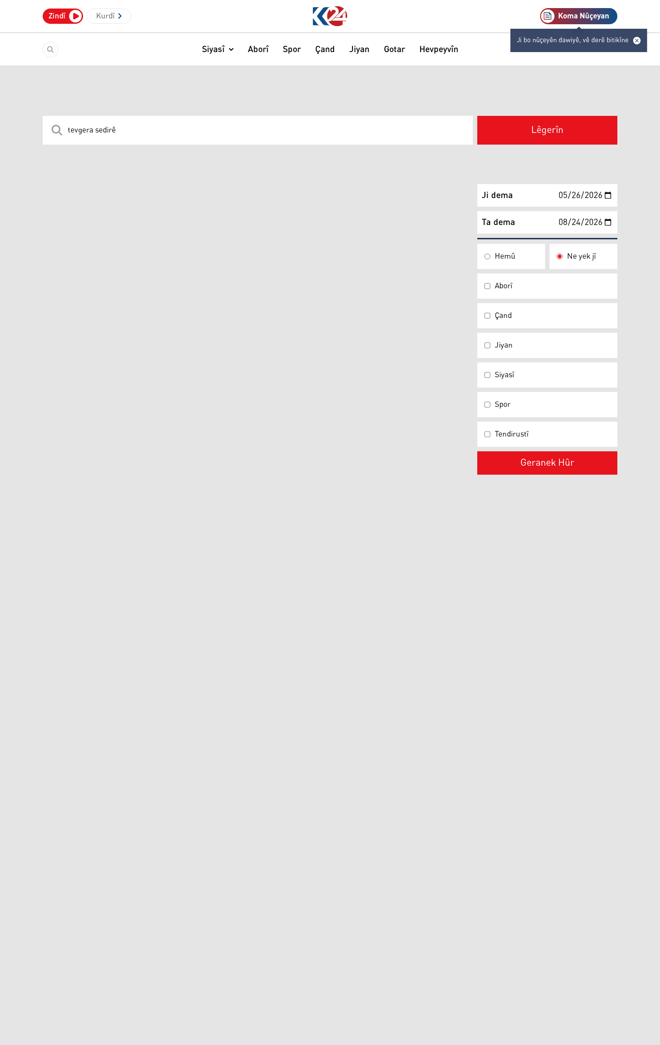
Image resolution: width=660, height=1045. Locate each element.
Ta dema (498, 222)
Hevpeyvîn (438, 49)
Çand (325, 49)
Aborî (258, 49)
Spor (292, 49)
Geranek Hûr (547, 463)
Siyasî (213, 49)
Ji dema (497, 195)
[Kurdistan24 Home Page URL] (330, 16)
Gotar (394, 49)
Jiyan (359, 49)
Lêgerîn (547, 130)
